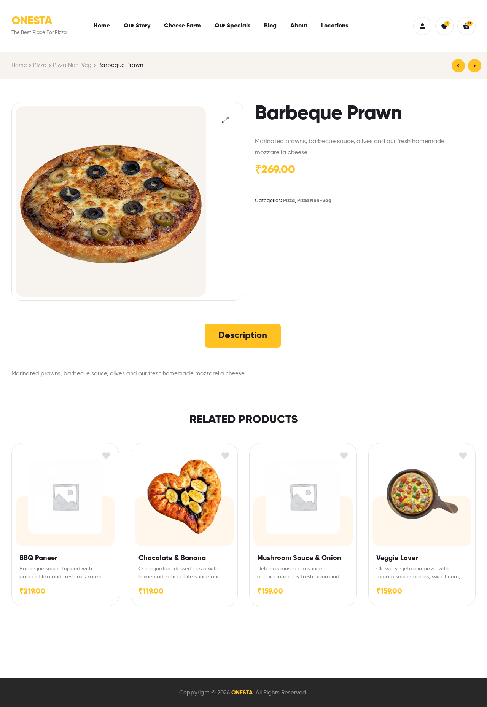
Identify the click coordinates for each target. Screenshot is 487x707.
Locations (334, 26)
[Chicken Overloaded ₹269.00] (458, 65)
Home (102, 26)
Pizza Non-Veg (72, 65)
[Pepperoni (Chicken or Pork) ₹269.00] (474, 65)
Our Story (137, 26)
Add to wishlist (106, 455)
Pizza (40, 65)
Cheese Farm (182, 26)
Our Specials (232, 26)
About (298, 26)
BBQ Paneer (38, 558)
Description (242, 335)
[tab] (243, 335)
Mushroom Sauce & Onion (299, 558)
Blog (270, 26)
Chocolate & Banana (172, 558)
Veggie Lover (397, 558)
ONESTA (31, 21)
